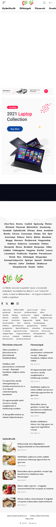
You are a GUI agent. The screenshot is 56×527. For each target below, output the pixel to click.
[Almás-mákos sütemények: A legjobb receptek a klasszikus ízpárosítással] (9, 502)
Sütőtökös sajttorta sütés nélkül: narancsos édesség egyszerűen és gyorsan (34, 459)
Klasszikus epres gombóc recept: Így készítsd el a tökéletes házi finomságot (35, 474)
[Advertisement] (28, 40)
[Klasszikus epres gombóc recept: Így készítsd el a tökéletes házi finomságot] (9, 475)
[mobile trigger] (5, 3)
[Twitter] (7, 303)
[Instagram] (17, 303)
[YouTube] (12, 303)
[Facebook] (2, 303)
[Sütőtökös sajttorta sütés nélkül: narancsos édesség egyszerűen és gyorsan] (9, 460)
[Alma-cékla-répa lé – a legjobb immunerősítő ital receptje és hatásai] (9, 489)
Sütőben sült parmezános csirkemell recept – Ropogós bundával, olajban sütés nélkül (14, 369)
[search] (44, 3)
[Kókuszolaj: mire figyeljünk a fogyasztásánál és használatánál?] (9, 447)
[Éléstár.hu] (28, 2)
